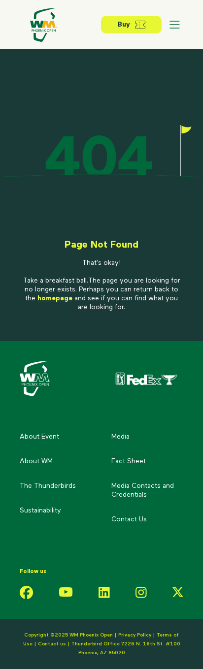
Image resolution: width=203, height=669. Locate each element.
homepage (54, 298)
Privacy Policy (134, 635)
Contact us (53, 643)
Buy (123, 24)
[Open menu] (174, 24)
